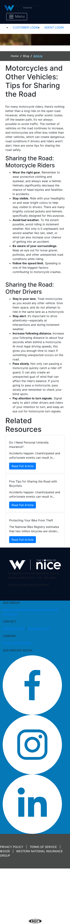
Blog (26, 56)
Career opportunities (17, 643)
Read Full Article (22, 466)
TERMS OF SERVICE (43, 847)
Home (15, 56)
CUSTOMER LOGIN (26, 27)
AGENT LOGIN (54, 27)
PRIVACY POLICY (11, 847)
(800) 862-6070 (14, 628)
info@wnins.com (38, 628)
